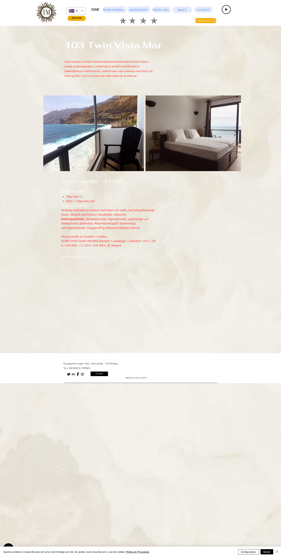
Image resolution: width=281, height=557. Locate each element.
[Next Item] (235, 133)
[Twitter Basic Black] (69, 374)
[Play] (226, 9)
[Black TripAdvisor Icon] (73, 374)
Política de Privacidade (137, 551)
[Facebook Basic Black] (78, 374)
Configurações (248, 551)
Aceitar (266, 551)
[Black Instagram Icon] (82, 374)
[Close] (277, 551)
